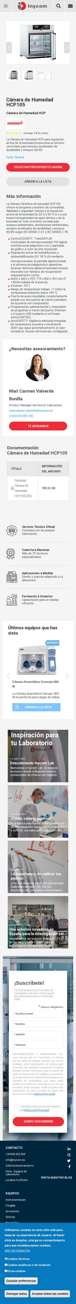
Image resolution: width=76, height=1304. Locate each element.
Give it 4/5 (17, 133)
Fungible (10, 1205)
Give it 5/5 (20, 133)
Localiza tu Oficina (16, 1180)
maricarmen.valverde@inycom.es (31, 410)
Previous (9, 679)
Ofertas (10, 1217)
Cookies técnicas (18, 1259)
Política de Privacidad (44, 1094)
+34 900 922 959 (15, 1154)
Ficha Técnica (15, 157)
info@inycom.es (15, 1159)
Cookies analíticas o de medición (29, 1265)
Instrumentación (16, 1199)
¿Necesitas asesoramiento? (37, 348)
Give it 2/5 (11, 133)
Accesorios (12, 1211)
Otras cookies (16, 1271)
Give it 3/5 (14, 133)
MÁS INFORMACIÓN (17, 1250)
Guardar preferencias (21, 1280)
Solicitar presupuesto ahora (38, 167)
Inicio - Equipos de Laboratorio (16, 1173)
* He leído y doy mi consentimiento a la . (40, 1108)
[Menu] (5, 3)
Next (67, 679)
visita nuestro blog (56, 1177)
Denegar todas (16, 1293)
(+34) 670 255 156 (21, 416)
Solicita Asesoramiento (20, 1165)
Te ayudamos (38, 426)
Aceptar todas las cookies (50, 1293)
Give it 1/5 (7, 133)
